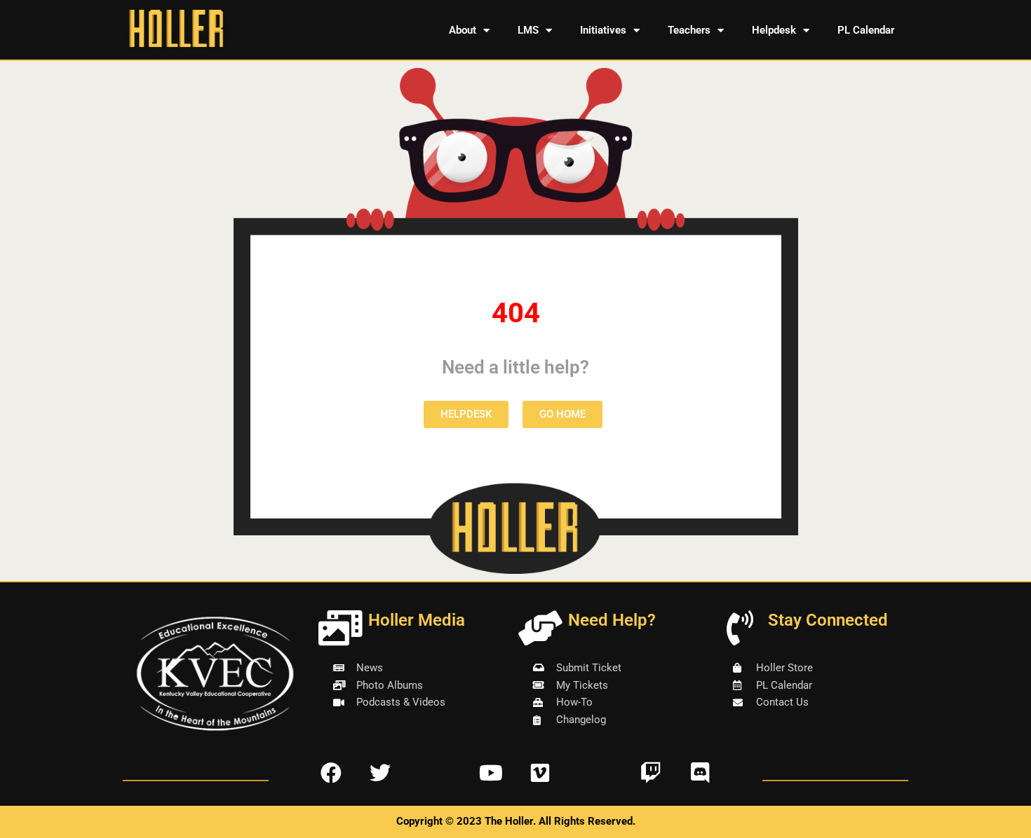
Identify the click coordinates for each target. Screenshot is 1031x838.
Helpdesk (774, 30)
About (462, 30)
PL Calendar (865, 30)
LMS (528, 30)
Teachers (689, 30)
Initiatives (603, 30)
